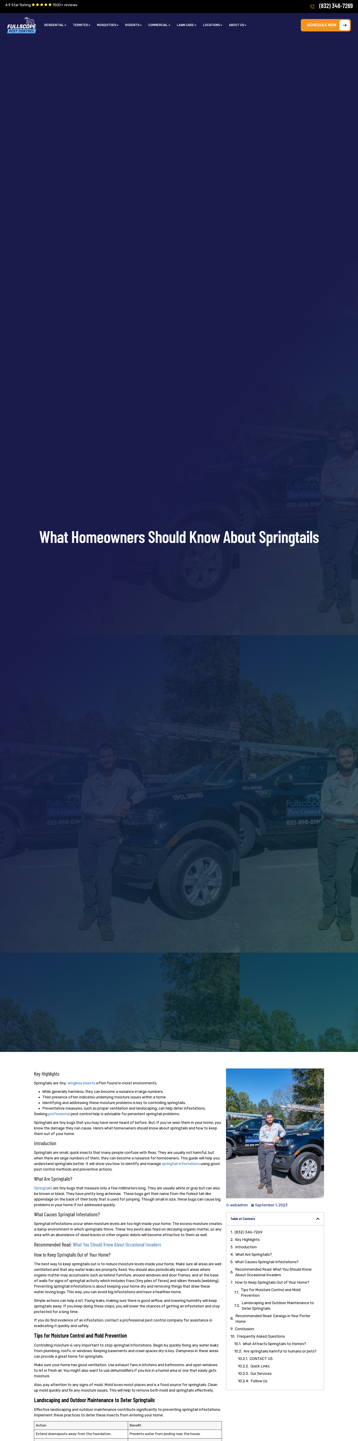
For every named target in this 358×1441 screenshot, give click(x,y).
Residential (54, 25)
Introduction (246, 1247)
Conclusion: (245, 1329)
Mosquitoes (106, 25)
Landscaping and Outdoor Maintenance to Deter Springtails (278, 1306)
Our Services (261, 1373)
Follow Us (259, 1381)
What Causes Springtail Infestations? (267, 1262)
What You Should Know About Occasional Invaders (117, 1244)
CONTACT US (261, 1358)
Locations (211, 25)
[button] (55, 25)
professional (59, 1114)
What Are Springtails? (253, 1254)
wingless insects (81, 1083)
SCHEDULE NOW (321, 25)
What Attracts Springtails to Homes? (274, 1344)
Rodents (132, 25)
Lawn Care (185, 25)
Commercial (158, 25)
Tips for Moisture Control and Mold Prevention (271, 1293)
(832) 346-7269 (336, 5)
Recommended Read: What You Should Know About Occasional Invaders (273, 1272)
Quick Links (260, 1366)
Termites (80, 25)
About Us (236, 25)
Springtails (43, 1188)
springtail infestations (181, 1163)
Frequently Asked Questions (261, 1336)
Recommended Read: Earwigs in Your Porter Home (272, 1319)
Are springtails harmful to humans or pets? (280, 1351)
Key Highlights (247, 1239)
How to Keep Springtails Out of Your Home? (272, 1282)
